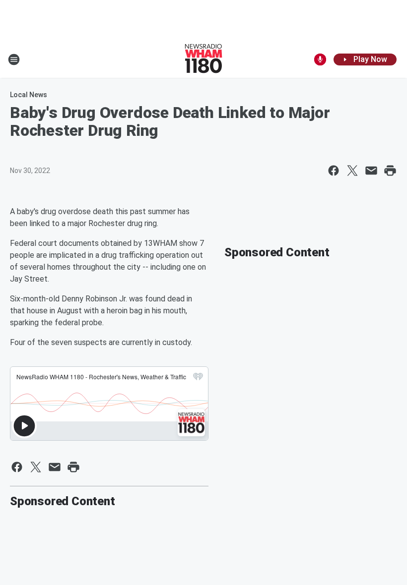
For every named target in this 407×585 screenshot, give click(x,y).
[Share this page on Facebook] (333, 170)
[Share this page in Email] (371, 170)
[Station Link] (203, 59)
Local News (28, 95)
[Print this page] (390, 170)
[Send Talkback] (320, 59)
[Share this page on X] (352, 170)
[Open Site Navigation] (14, 59)
